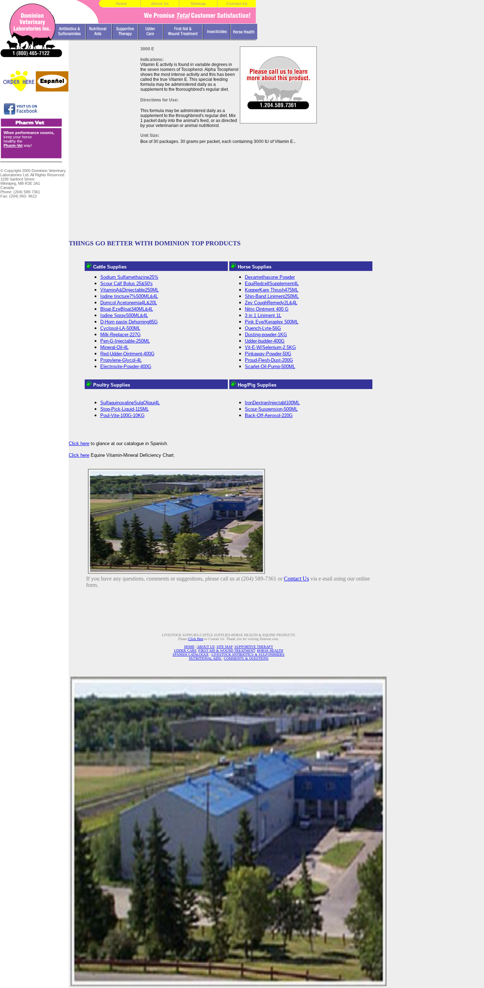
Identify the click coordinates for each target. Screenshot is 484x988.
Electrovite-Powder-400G (125, 366)
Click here (79, 443)
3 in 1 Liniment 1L (263, 315)
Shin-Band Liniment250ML (272, 296)
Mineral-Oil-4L (114, 347)
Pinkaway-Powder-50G (268, 353)
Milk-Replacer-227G (120, 334)
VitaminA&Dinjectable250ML (129, 290)
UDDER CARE (185, 651)
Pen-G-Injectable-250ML (125, 341)
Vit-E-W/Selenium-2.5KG (270, 347)
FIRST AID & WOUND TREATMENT (226, 651)
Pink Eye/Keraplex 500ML (271, 321)
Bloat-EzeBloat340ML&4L (126, 309)
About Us (160, 3)
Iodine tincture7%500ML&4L (129, 296)
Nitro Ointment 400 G (266, 309)
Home (121, 3)
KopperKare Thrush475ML (271, 290)
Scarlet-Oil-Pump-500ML (270, 366)
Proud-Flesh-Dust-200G (269, 360)
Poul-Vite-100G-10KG (122, 415)
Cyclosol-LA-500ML (120, 328)
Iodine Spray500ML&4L (124, 315)
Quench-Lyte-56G (263, 328)
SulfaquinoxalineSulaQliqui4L (130, 402)
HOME (189, 647)
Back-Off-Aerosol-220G (269, 415)
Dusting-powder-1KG (266, 334)
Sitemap (198, 3)
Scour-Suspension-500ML (271, 409)
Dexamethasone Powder (270, 277)
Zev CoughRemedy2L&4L (271, 302)
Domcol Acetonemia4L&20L (128, 302)
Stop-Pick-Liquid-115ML (124, 409)
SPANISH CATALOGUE (191, 654)
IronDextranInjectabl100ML (272, 402)
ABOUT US (206, 647)
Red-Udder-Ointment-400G (127, 353)
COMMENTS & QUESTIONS (246, 658)
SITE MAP (224, 647)
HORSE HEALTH (270, 651)
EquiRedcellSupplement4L (272, 283)
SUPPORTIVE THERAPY (254, 647)
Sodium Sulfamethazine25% (129, 277)
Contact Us (236, 3)
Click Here (195, 639)
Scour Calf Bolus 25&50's (126, 283)
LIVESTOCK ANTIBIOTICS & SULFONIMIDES (248, 654)
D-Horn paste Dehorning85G (129, 321)
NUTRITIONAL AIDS (205, 658)
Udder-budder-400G (265, 341)
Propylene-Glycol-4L (121, 360)
